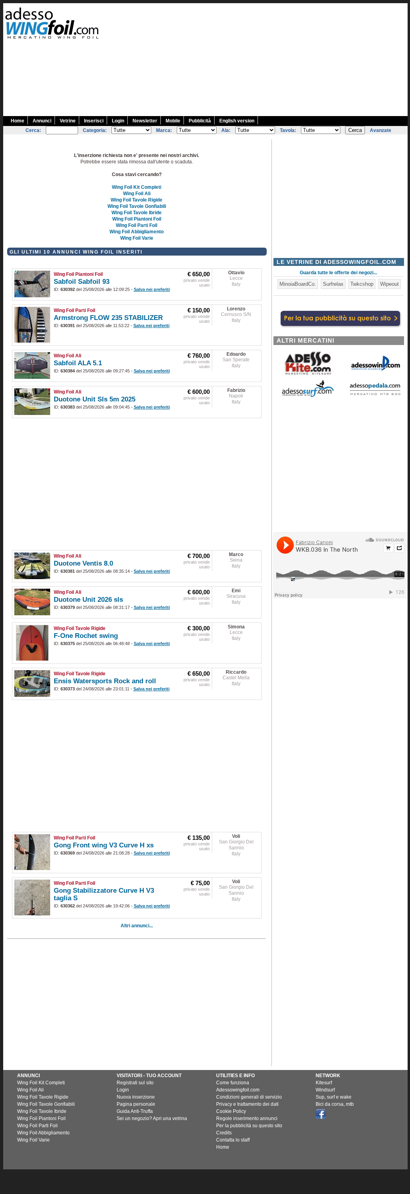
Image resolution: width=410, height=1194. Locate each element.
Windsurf (325, 1090)
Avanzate (380, 130)
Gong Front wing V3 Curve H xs (104, 845)
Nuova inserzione (136, 1097)
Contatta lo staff (233, 1140)
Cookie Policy (231, 1111)
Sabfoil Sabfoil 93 (81, 281)
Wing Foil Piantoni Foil (136, 219)
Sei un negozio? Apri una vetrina (152, 1118)
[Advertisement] (266, 58)
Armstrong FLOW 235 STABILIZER (108, 318)
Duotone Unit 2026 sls (88, 599)
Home (17, 121)
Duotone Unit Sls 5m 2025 (94, 399)
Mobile (173, 121)
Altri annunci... (137, 925)
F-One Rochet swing (86, 636)
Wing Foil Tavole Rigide (136, 200)
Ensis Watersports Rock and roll (105, 681)
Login (118, 121)
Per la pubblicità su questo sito (249, 1125)
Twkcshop (361, 284)
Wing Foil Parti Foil (136, 225)
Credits (224, 1133)
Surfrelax (333, 284)
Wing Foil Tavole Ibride (136, 212)
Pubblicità (200, 121)
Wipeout (389, 284)
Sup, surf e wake (333, 1097)
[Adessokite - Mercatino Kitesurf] (308, 376)
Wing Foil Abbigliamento (136, 232)
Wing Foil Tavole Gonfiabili (136, 206)
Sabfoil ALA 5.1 (78, 363)
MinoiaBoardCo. (297, 284)
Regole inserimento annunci (246, 1118)
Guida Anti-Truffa (135, 1111)
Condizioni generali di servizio (249, 1097)
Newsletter (145, 121)
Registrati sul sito (135, 1082)
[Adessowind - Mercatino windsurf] (375, 370)
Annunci (42, 121)
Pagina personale (136, 1104)
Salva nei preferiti (152, 289)
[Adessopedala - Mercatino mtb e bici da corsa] (375, 396)
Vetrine (68, 121)
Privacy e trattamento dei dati (247, 1104)
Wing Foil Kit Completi (136, 187)
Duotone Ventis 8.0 (83, 563)
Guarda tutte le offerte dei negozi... (338, 272)
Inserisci (93, 121)
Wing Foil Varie (136, 238)
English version (236, 121)
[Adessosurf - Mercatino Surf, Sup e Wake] (308, 396)
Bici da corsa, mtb (335, 1104)
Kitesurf (324, 1082)
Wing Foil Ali (136, 193)
